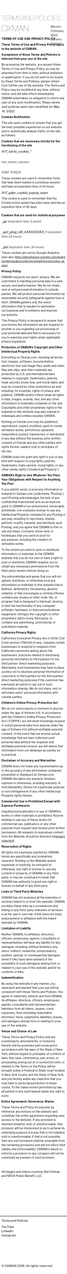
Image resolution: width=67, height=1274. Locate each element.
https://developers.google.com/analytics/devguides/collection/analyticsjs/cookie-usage (33, 261)
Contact (56, 43)
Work (54, 35)
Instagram (8, 1235)
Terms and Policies (14, 1220)
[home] (14, 28)
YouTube (7, 1227)
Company (57, 31)
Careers (56, 39)
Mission (56, 26)
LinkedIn (7, 1231)
